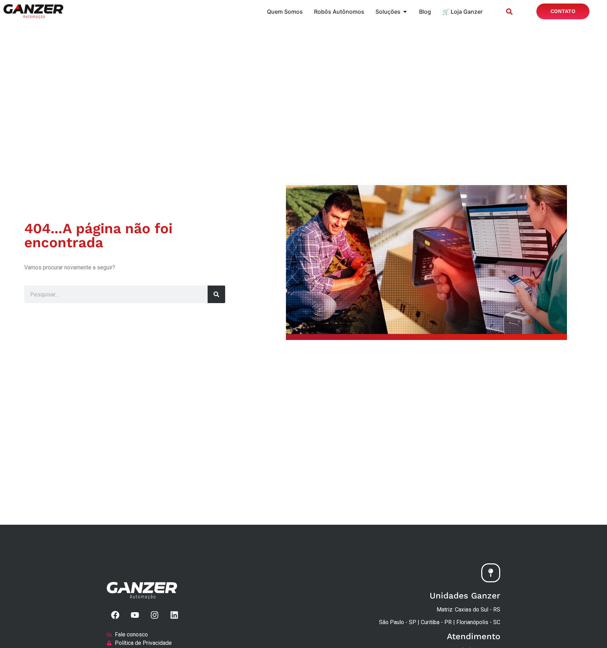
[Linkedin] (174, 615)
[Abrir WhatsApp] (589, 630)
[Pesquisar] (216, 294)
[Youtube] (134, 615)
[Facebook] (115, 615)
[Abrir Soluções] (405, 11)
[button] (509, 11)
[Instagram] (154, 615)
